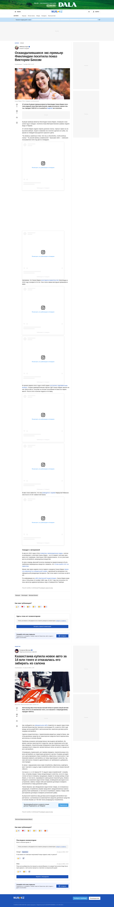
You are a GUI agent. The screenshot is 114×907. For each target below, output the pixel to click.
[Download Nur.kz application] (57, 4)
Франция (17, 595)
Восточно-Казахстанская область (23, 819)
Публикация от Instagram (43, 188)
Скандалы (44, 15)
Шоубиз (16, 15)
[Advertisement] (57, 31)
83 (18, 830)
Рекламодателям (94, 898)
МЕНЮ (19, 11)
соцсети (49, 108)
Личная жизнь (31, 15)
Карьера (24, 15)
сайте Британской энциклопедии (45, 578)
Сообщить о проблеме (80, 898)
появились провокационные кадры (51, 553)
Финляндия (24, 595)
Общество (17, 646)
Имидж (38, 15)
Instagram (63, 636)
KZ (89, 11)
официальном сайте (41, 725)
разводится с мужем (48, 493)
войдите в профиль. (61, 620)
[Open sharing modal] (17, 117)
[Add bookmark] (17, 122)
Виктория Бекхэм (33, 595)
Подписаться (63, 805)
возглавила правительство (50, 280)
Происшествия (52, 15)
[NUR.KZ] (57, 11)
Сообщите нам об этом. (46, 588)
